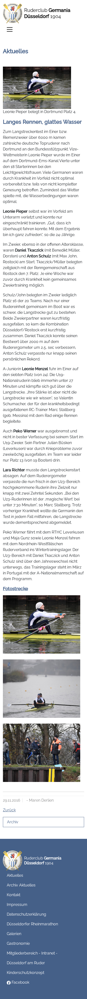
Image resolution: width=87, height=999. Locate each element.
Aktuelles (15, 875)
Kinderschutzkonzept (25, 972)
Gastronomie (18, 943)
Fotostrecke (15, 588)
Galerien (14, 933)
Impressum (17, 904)
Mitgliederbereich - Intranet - (32, 953)
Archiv (12, 822)
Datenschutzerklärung (26, 914)
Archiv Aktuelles (21, 885)
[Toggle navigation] (9, 29)
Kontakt (13, 895)
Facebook (20, 982)
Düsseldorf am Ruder (26, 963)
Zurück (9, 810)
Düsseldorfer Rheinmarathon (32, 924)
